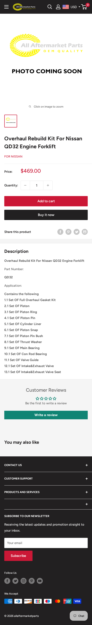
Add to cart (46, 201)
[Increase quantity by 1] (47, 185)
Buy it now (46, 215)
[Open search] (49, 6)
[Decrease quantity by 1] (25, 185)
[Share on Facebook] (60, 232)
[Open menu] (6, 7)
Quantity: (11, 185)
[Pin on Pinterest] (68, 232)
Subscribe (18, 556)
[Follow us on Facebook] (7, 581)
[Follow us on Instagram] (24, 581)
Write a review (46, 415)
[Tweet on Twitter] (77, 232)
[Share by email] (85, 232)
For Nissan (13, 156)
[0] (84, 6)
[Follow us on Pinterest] (32, 581)
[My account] (58, 6)
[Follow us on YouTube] (40, 581)
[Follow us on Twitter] (15, 581)
